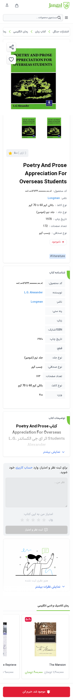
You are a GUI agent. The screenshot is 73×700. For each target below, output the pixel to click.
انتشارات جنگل (61, 32)
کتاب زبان (40, 32)
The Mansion (57, 665)
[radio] (22, 520)
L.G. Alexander (33, 293)
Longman (54, 198)
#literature (57, 256)
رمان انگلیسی (20, 32)
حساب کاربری (24, 467)
